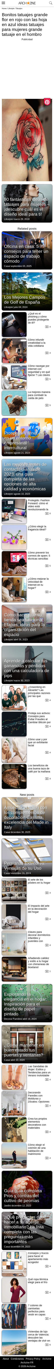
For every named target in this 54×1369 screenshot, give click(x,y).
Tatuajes (19, 9)
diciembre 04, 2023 (20, 1246)
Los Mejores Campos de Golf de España (24, 299)
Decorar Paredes (12, 1019)
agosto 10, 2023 (22, 494)
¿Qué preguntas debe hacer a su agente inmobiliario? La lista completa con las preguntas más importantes (25, 1229)
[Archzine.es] (27, 3)
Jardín (7, 1205)
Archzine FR (27, 1362)
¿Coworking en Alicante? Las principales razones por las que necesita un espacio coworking (39, 695)
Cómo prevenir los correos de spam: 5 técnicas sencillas (39, 555)
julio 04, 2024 (21, 307)
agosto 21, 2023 (22, 453)
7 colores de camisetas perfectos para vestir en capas (36, 1310)
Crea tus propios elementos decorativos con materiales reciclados (37, 1124)
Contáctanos (17, 1359)
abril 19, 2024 (30, 1019)
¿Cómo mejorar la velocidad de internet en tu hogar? (38, 583)
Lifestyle (11, 9)
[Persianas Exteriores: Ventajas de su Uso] (27, 857)
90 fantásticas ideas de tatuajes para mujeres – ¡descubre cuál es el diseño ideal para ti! (27, 206)
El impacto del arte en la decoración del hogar (38, 908)
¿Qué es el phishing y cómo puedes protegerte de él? (38, 318)
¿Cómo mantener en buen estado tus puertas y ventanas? (24, 1050)
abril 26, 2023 (21, 639)
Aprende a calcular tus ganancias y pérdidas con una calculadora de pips (26, 668)
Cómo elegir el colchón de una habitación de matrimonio (37, 1149)
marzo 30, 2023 (22, 680)
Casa (7, 266)
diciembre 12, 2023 (21, 1205)
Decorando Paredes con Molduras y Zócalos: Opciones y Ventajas (38, 1098)
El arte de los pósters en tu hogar (39, 881)
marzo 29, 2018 (22, 219)
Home (4, 9)
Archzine (46, 1359)
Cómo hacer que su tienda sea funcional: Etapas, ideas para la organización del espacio (24, 624)
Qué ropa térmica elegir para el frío (38, 1281)
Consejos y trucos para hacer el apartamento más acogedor (38, 1258)
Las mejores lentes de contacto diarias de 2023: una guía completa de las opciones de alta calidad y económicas (25, 476)
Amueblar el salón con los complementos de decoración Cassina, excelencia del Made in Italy (26, 817)
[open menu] (3, 2)
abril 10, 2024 (18, 1060)
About (6, 1359)
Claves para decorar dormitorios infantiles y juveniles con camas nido (39, 938)
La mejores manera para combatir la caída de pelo (39, 395)
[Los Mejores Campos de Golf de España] (27, 291)
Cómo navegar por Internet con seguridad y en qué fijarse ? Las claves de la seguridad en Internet (39, 373)
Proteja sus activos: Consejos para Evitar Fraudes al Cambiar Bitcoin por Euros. (39, 719)
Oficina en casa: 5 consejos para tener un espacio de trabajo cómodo (26, 253)
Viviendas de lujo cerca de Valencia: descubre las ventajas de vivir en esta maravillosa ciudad (39, 1339)
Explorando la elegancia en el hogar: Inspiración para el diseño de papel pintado (25, 1004)
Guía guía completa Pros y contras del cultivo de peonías (23, 1195)
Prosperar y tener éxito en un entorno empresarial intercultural (26, 440)
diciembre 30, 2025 (20, 832)
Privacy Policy (33, 1359)
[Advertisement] (27, 68)
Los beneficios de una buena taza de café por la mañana (39, 768)
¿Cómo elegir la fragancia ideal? (37, 528)
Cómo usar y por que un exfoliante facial (38, 742)
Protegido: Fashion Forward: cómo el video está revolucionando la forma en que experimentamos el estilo (39, 509)
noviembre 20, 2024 (21, 873)
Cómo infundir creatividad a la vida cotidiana (36, 342)
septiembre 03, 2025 (21, 266)
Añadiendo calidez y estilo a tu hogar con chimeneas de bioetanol (38, 963)
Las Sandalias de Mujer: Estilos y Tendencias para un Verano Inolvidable (39, 1071)
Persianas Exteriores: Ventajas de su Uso (24, 866)
